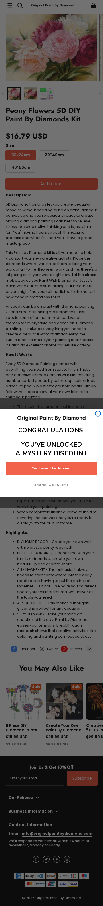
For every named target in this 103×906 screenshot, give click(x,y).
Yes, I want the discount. (51, 468)
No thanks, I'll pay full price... (51, 485)
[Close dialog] (98, 413)
